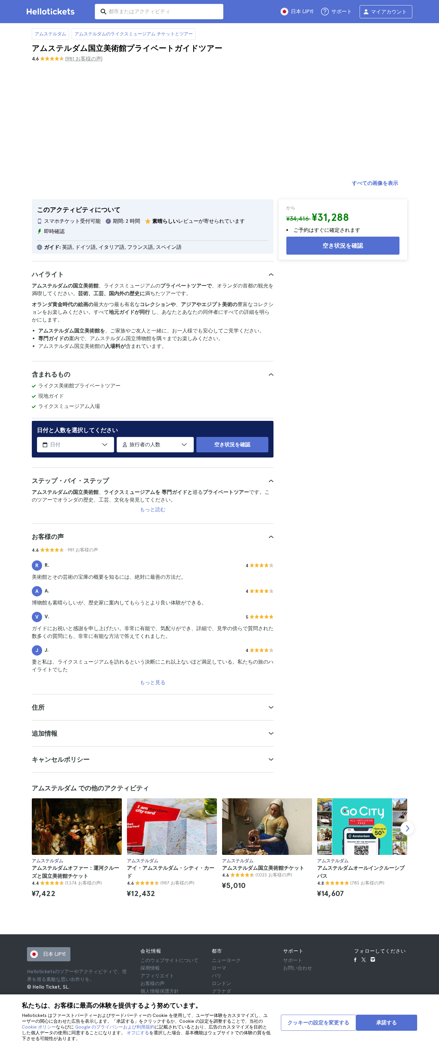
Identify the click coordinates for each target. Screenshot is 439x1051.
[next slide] (407, 828)
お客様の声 (152, 983)
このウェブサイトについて (169, 960)
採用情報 (150, 968)
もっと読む (153, 509)
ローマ (219, 968)
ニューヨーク (226, 960)
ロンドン (221, 983)
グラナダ (221, 991)
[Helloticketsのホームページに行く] (52, 11)
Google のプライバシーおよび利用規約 (115, 1026)
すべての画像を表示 (375, 183)
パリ (216, 976)
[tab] (152, 274)
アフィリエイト (157, 976)
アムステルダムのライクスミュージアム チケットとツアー (134, 33)
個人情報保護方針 (159, 991)
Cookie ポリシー (39, 1026)
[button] (152, 274)
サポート (292, 960)
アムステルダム (50, 33)
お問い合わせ (297, 968)
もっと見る (153, 682)
